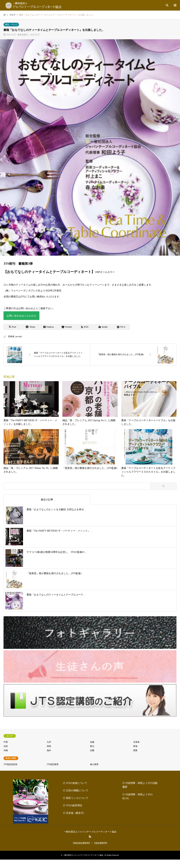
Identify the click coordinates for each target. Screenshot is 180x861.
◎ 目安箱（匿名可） (74, 813)
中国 (6, 742)
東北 (92, 746)
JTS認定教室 (53, 764)
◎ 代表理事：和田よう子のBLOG (137, 796)
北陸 (6, 746)
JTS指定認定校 (10, 764)
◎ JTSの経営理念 (72, 805)
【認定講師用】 (100, 843)
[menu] (174, 5)
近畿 (92, 750)
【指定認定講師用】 (81, 843)
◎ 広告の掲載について (75, 790)
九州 (49, 742)
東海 (135, 746)
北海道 (136, 742)
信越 (92, 742)
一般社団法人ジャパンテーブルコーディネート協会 (90, 831)
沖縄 (6, 750)
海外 (49, 750)
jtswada (18, 336)
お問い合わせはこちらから (21, 315)
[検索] (167, 5)
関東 (135, 750)
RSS (90, 836)
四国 (49, 746)
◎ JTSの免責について (75, 783)
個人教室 (94, 764)
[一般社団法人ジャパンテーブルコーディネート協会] (34, 5)
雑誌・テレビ (11, 24)
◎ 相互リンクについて (75, 798)
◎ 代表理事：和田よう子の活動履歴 (140, 785)
